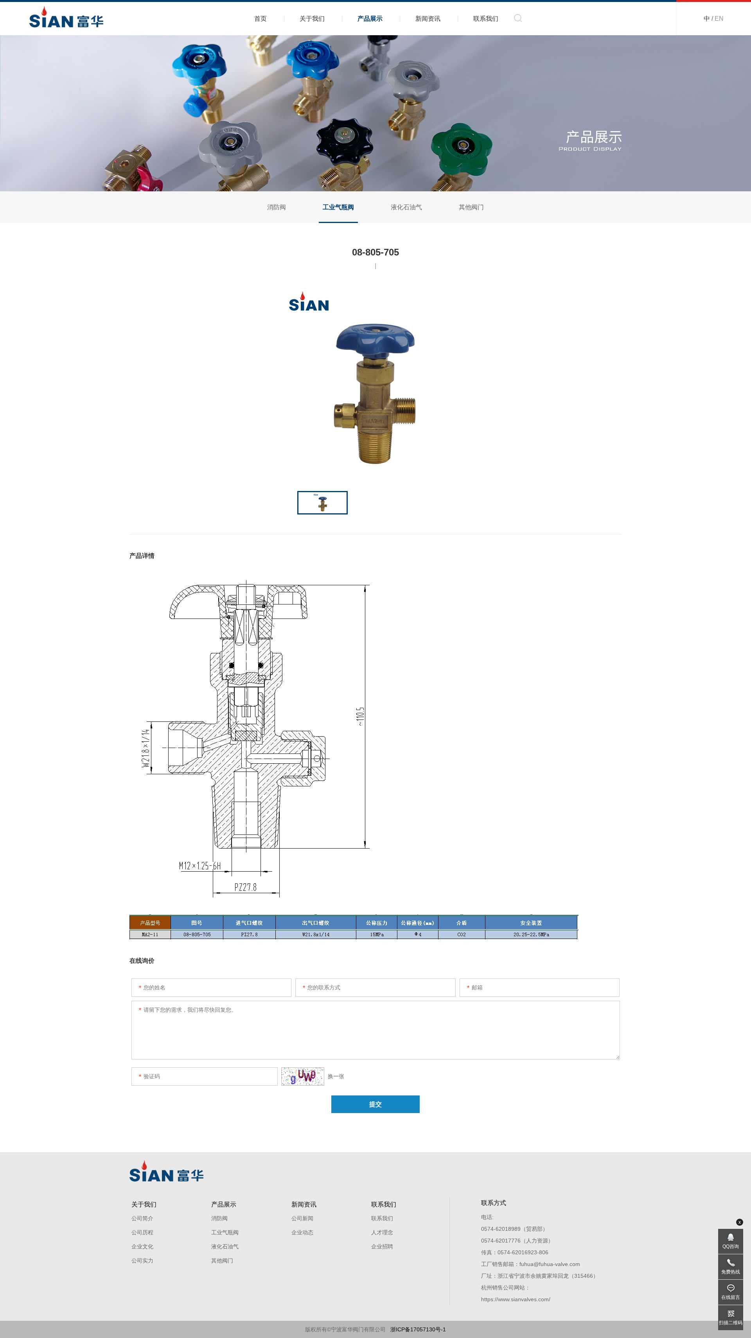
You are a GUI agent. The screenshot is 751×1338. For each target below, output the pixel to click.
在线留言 (730, 1297)
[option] (375, 381)
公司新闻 (302, 1218)
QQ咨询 (730, 1246)
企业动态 (302, 1232)
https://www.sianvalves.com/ (515, 1299)
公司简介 (142, 1218)
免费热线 (730, 1272)
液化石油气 (406, 207)
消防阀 (276, 207)
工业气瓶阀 (338, 207)
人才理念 (382, 1232)
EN (719, 18)
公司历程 (142, 1232)
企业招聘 (382, 1246)
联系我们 (485, 18)
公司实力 (142, 1260)
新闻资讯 (427, 18)
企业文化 (142, 1246)
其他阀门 (471, 207)
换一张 (335, 1076)
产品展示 (370, 18)
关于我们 (312, 18)
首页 (260, 18)
